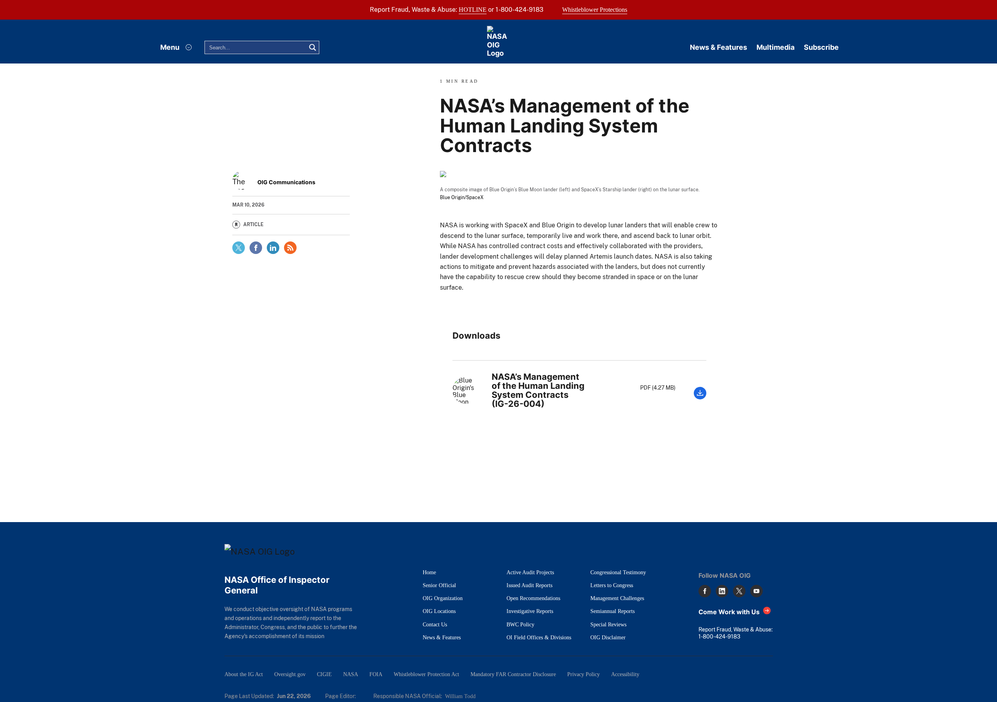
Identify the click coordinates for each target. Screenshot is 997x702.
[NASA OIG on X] (739, 591)
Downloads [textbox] (476, 335)
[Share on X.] (238, 247)
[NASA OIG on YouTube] (756, 591)
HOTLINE (473, 9)
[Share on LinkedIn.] (273, 247)
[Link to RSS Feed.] (290, 247)
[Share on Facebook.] (256, 247)
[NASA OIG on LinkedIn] (722, 591)
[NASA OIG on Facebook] (704, 591)
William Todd (460, 696)
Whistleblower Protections (594, 9)
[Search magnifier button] (312, 47)
